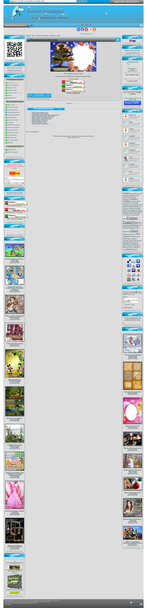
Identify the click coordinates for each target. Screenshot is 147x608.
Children (125, 234)
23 (136, 210)
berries (124, 245)
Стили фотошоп (12, 135)
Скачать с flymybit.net (73, 93)
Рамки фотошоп (12, 109)
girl (129, 234)
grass (130, 228)
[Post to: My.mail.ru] (129, 279)
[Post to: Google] (133, 265)
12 (136, 228)
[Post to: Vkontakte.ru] (138, 279)
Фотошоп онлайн (12, 107)
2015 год (136, 244)
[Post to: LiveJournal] (133, 279)
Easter (124, 197)
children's (131, 213)
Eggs (133, 228)
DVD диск (137, 245)
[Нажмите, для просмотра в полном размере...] (73, 71)
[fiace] (126, 125)
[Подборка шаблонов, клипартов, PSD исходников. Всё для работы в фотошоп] (15, 564)
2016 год (125, 247)
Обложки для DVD (13, 127)
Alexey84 (131, 225)
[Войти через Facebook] (82, 29)
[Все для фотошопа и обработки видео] (14, 583)
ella (138, 214)
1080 (135, 247)
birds (127, 228)
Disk (124, 213)
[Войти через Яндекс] (86, 29)
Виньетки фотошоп (13, 132)
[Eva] (126, 174)
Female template (127, 202)
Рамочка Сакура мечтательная (40, 123)
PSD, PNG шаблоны (13, 125)
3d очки (129, 204)
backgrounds (138, 204)
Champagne (126, 208)
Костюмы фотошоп (13, 112)
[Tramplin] (126, 153)
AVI (124, 210)
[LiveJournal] (83, 103)
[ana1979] (126, 146)
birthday (125, 211)
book (136, 213)
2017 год (130, 247)
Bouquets (139, 211)
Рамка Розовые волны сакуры (40, 112)
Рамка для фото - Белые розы (40, 120)
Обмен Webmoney (128, 307)
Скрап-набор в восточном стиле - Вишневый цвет (45, 115)
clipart (134, 230)
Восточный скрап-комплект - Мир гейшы (43, 116)
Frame (127, 222)
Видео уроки (11, 104)
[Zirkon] (126, 182)
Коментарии (15, 261)
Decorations (135, 242)
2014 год (132, 234)
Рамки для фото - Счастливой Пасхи (42, 117)
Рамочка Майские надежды (39, 121)
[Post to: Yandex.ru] (138, 274)
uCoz (14, 604)
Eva (135, 222)
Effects (132, 226)
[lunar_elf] (126, 118)
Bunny (128, 244)
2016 (132, 245)
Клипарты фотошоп (13, 115)
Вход (77, 137)
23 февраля (132, 195)
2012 (133, 202)
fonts (140, 206)
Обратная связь (12, 90)
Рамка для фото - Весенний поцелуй (42, 118)
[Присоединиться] (16, 204)
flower (126, 195)
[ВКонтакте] (76, 103)
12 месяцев (126, 225)
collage (125, 244)
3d (126, 210)
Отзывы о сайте (12, 92)
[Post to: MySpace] (138, 265)
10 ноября (133, 201)
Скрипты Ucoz (11, 97)
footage (137, 225)
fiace (132, 244)
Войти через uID (86, 25)
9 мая (137, 195)
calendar (126, 236)
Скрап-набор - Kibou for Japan (40, 113)
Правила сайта (11, 87)
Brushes (134, 199)
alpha (126, 214)
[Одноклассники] (78, 103)
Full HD (132, 236)
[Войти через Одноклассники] (94, 29)
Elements (139, 210)
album (127, 213)
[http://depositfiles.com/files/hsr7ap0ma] (73, 83)
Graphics (137, 226)
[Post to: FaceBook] (129, 265)
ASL (135, 211)
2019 (132, 249)
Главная (28, 35)
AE (130, 199)
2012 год (136, 193)
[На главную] (75, 12)
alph (140, 225)
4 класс (129, 245)
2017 (138, 247)
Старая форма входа (86, 33)
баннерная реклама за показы (15, 192)
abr (123, 195)
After (129, 226)
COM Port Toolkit (131, 197)
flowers (128, 238)
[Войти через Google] (90, 29)
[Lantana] (126, 167)
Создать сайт (11, 82)
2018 (128, 249)
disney (136, 203)
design (124, 218)
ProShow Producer (12, 152)
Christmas (126, 242)
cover (132, 193)
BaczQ (132, 211)
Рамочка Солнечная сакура (39, 122)
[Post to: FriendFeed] (129, 270)
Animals (131, 240)
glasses (131, 208)
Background (137, 240)
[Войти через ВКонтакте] (78, 29)
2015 (124, 228)
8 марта (126, 193)
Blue (132, 204)
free (128, 210)
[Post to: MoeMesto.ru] (133, 274)
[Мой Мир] (80, 103)
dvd (124, 238)
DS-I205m (132, 210)
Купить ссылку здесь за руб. (14, 67)
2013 (140, 223)
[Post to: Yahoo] (133, 270)
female (124, 204)
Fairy (129, 211)
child (140, 193)
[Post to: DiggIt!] (138, 261)
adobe (128, 231)
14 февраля (136, 208)
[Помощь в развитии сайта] (124, 323)
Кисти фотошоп (12, 137)
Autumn (138, 201)
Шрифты (10, 142)
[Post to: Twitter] (133, 261)
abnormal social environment (130, 206)
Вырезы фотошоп (12, 120)
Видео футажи (12, 149)
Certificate (134, 214)
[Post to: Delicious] (129, 261)
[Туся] (126, 161)
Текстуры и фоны (12, 140)
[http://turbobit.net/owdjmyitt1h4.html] (73, 91)
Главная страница (12, 85)
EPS (130, 242)
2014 (137, 234)
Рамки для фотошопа (42, 35)
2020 (135, 249)
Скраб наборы (11, 117)
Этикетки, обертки (12, 130)
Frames (132, 218)
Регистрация (71, 137)
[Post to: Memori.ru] (129, 274)
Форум (9, 95)
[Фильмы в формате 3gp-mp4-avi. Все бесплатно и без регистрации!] (15, 589)
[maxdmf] (126, 139)
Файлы (33, 35)
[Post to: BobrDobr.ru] (138, 270)
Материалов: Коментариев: (135, 116)
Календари (10, 122)
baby (129, 214)
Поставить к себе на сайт (14, 70)
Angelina (137, 236)
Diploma (125, 226)
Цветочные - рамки (54, 35)
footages (126, 199)
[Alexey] (126, 132)
